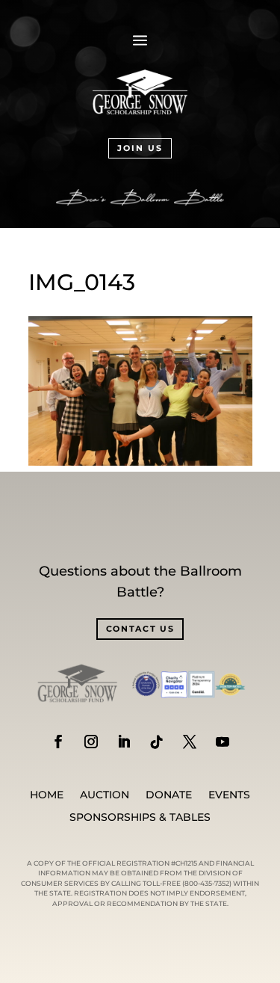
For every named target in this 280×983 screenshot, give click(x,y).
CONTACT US (140, 628)
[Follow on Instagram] (91, 741)
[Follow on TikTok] (156, 741)
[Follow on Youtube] (222, 741)
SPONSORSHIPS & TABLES (140, 818)
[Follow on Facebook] (58, 741)
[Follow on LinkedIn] (124, 741)
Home (46, 795)
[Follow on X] (189, 741)
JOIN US (140, 148)
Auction (104, 795)
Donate (169, 795)
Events (229, 795)
